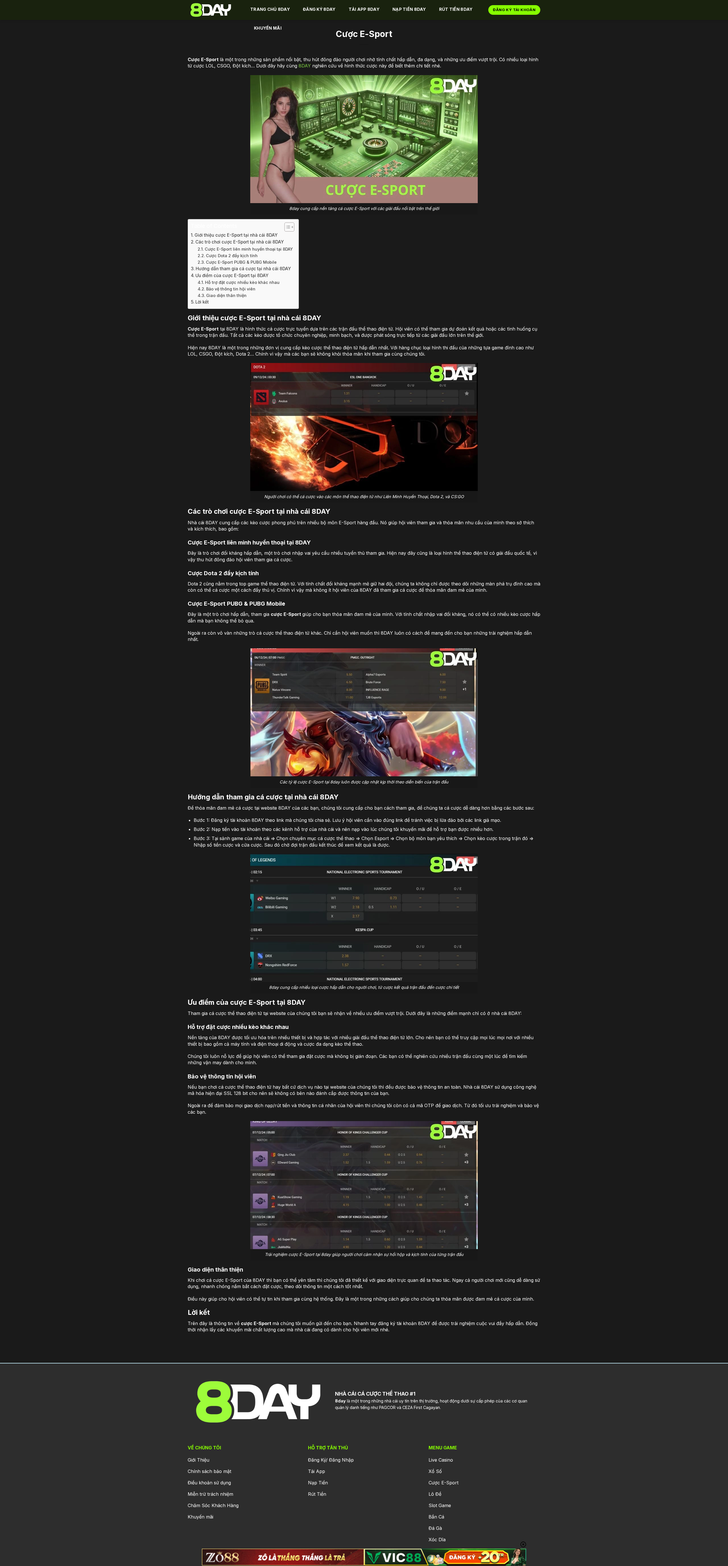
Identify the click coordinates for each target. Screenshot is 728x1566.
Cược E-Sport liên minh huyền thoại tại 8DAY (249, 249)
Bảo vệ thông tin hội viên (230, 288)
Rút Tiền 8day (456, 9)
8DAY (305, 66)
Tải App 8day (364, 9)
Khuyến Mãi (268, 28)
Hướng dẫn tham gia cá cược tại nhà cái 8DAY (243, 268)
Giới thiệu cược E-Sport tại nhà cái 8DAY (236, 235)
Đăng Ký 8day (319, 9)
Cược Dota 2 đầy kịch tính (232, 255)
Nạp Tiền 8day (409, 9)
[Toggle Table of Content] (286, 227)
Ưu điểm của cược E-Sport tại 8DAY (231, 275)
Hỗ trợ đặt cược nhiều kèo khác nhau (242, 282)
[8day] (213, 10)
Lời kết (202, 302)
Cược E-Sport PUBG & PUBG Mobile (241, 262)
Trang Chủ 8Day (270, 9)
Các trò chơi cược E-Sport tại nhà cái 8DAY (239, 242)
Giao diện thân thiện (226, 295)
